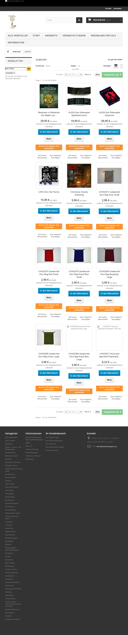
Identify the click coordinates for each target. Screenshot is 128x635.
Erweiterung (10, 474)
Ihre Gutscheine (52, 450)
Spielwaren (9, 586)
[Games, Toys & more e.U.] (23, 21)
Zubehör (8, 616)
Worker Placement (12, 609)
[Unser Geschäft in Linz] (64, 3)
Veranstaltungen (74, 35)
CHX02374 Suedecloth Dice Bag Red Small (48, 272)
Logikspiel (9, 528)
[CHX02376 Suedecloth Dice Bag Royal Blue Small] (79, 255)
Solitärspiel (9, 576)
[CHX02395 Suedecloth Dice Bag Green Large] (49, 337)
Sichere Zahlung (32, 449)
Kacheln (115, 67)
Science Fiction (11, 569)
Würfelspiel (9, 613)
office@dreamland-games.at (106, 446)
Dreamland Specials (103, 35)
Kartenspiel (9, 494)
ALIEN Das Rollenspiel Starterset (109, 114)
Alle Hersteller (18, 35)
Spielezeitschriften (12, 582)
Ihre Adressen (51, 444)
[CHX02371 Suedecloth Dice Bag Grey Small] (109, 176)
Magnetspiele (10, 532)
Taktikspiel (9, 595)
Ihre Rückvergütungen (54, 441)
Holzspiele (9, 490)
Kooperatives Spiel (12, 513)
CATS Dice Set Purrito (48, 192)
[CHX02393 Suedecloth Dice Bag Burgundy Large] (109, 255)
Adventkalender (11, 437)
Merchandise (10, 535)
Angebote (51, 35)
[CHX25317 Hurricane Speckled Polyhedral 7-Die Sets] (109, 337)
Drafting (8, 459)
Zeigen (73, 66)
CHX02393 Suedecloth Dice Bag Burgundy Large (109, 274)
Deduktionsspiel (11, 456)
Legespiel (9, 522)
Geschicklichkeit (11, 487)
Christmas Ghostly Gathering (79, 193)
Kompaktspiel (10, 510)
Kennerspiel (9, 497)
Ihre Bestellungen (52, 437)
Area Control (10, 441)
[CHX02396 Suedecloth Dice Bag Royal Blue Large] (79, 337)
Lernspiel (8, 525)
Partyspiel (9, 553)
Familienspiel (10, 477)
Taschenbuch (10, 599)
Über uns (29, 446)
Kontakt (108, 8)
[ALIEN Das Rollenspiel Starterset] (109, 96)
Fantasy (8, 481)
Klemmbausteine (11, 503)
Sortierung (40, 66)
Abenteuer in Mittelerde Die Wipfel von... (49, 114)
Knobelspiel (9, 507)
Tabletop (8, 592)
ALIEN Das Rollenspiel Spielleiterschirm (79, 114)
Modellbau (9, 541)
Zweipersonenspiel (12, 619)
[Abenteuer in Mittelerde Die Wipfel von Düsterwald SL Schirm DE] (49, 96)
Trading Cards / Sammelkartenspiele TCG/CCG (13, 604)
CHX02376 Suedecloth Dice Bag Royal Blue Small (79, 274)
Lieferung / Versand (33, 456)
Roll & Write (9, 563)
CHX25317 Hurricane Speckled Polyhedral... (109, 355)
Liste (121, 67)
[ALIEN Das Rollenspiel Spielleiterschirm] (79, 96)
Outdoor (8, 544)
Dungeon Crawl (11, 466)
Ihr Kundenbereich (56, 433)
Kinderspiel (9, 500)
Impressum (30, 459)
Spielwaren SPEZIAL (13, 589)
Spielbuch (9, 579)
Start (36, 35)
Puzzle (7, 556)
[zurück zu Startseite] (8, 51)
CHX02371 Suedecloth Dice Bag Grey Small (109, 193)
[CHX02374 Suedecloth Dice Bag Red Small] (49, 255)
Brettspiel (9, 444)
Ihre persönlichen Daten (55, 447)
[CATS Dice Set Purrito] (49, 176)
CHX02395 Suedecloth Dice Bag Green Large (48, 355)
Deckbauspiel (10, 453)
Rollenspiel (9, 566)
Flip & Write (9, 484)
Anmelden (118, 8)
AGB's (28, 443)
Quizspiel (9, 560)
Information (16, 42)
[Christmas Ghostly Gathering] (79, 176)
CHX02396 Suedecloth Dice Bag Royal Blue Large (79, 357)
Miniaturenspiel (11, 538)
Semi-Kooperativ (11, 573)
